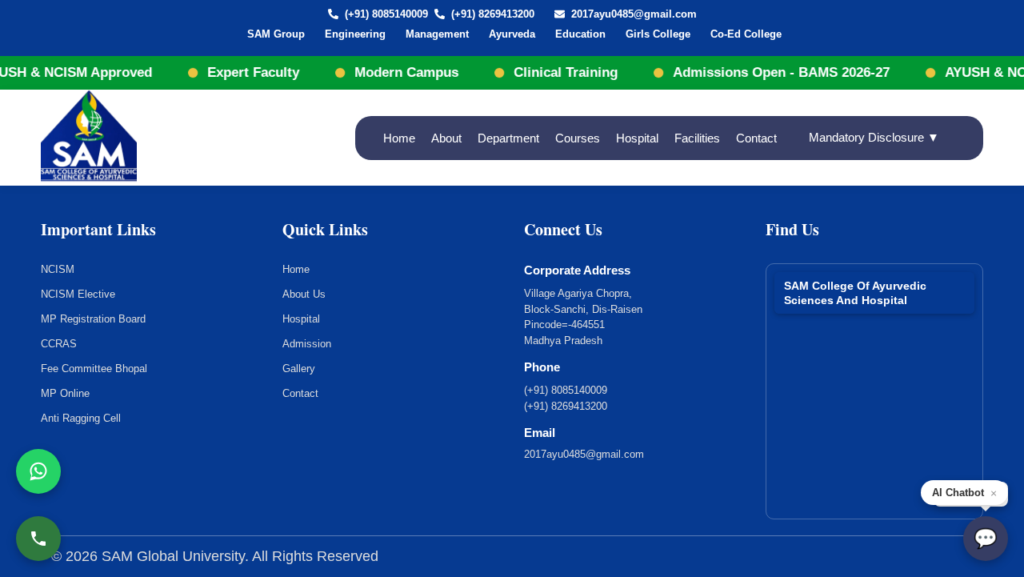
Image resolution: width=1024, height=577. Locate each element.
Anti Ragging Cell (81, 418)
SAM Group (276, 34)
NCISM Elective (78, 294)
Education (580, 34)
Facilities (697, 138)
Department (508, 138)
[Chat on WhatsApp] (38, 471)
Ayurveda (512, 34)
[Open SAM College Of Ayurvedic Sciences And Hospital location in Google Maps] (874, 385)
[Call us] (38, 538)
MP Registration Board (93, 319)
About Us (304, 294)
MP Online (65, 393)
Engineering (355, 34)
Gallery (298, 369)
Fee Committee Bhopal (94, 369)
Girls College (658, 34)
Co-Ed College (746, 34)
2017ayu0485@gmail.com (634, 14)
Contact (756, 138)
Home (399, 138)
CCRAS (59, 344)
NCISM (57, 269)
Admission (306, 344)
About (446, 138)
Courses (577, 138)
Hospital (637, 138)
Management (437, 34)
